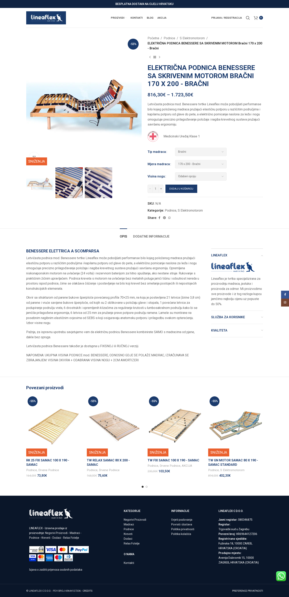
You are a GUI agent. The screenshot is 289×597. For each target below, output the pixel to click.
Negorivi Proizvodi (56, 533)
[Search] (248, 18)
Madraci (75, 533)
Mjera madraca (159, 164)
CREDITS (88, 590)
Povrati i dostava (181, 524)
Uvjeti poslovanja (181, 519)
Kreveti (46, 537)
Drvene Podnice (48, 470)
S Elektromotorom (192, 38)
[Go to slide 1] (143, 487)
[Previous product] (150, 57)
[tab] (123, 234)
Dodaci (56, 537)
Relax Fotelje (71, 537)
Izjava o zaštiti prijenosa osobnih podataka (55, 569)
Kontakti (129, 562)
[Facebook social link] (159, 217)
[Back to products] (154, 57)
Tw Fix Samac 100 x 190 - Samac (173, 460)
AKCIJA (187, 466)
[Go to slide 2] (147, 487)
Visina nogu (156, 176)
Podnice (169, 38)
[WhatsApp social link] (169, 217)
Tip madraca (157, 152)
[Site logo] (46, 17)
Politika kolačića (181, 534)
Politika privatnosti (182, 529)
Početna (153, 38)
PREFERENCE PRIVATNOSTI (247, 590)
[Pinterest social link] (164, 217)
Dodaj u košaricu (181, 188)
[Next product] (159, 57)
